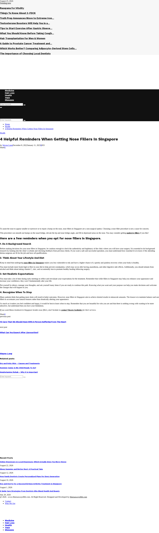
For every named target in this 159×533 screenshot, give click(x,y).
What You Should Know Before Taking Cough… (27, 33)
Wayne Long (7, 145)
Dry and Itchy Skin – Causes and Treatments (20, 363)
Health (8, 95)
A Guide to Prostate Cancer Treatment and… (26, 43)
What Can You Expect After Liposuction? (19, 332)
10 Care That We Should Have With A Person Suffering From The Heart (33, 322)
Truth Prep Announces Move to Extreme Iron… (27, 18)
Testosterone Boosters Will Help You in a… (25, 23)
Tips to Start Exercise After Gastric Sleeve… (26, 28)
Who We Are (10, 503)
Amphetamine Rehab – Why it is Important (19, 372)
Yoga (7, 97)
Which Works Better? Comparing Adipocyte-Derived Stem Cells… (38, 48)
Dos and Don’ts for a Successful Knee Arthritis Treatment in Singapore (31, 484)
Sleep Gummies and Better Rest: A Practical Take (21, 469)
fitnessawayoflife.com (78, 497)
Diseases (9, 100)
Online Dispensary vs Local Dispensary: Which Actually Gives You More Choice (33, 462)
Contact (8, 501)
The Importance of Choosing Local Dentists (25, 53)
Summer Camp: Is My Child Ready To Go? (18, 368)
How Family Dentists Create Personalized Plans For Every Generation (30, 476)
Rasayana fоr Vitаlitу (12, 8)
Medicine (9, 90)
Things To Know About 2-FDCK (18, 13)
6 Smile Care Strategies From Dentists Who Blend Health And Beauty (30, 491)
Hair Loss (9, 93)
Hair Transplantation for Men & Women (22, 38)
